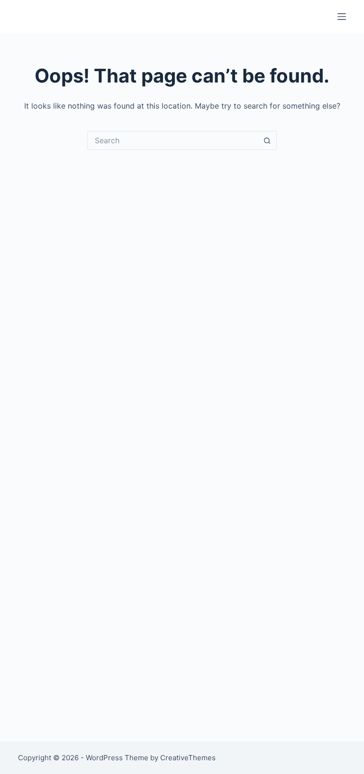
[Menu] (341, 16)
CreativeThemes (188, 757)
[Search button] (267, 140)
